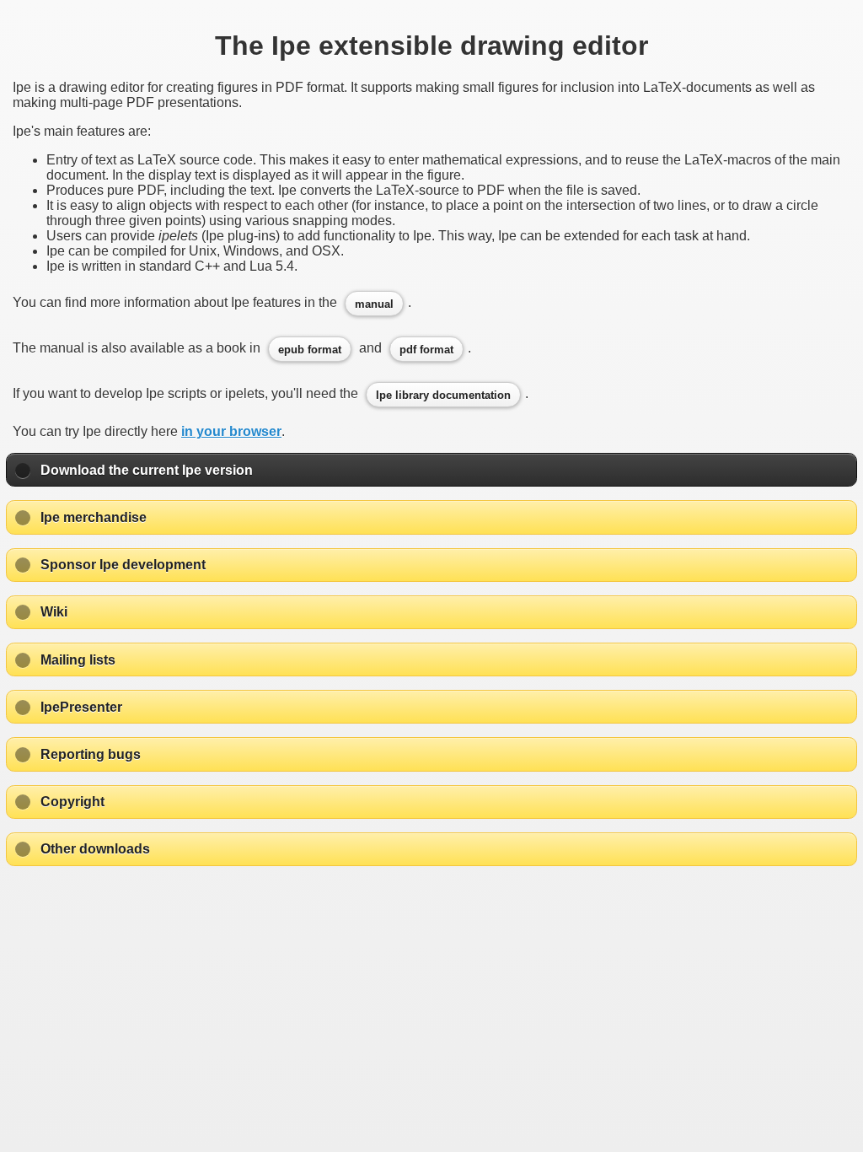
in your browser (231, 431)
